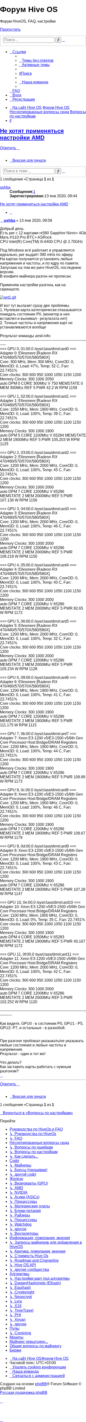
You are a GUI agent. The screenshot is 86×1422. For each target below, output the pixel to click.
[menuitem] (36, 60)
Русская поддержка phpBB (23, 1393)
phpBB (41, 1384)
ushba (5, 187)
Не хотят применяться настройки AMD (32, 134)
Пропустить (10, 29)
